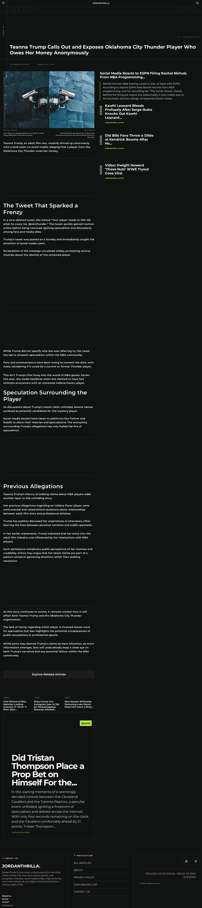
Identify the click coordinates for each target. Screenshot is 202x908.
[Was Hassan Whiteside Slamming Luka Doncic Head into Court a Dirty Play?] (80, 686)
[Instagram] (186, 861)
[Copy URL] (75, 666)
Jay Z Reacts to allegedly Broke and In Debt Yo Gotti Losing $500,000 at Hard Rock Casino (23, 134)
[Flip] (68, 666)
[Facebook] (23, 666)
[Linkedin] (42, 666)
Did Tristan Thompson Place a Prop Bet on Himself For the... (48, 770)
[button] (197, 3)
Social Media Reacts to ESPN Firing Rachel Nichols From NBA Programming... (143, 75)
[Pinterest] (36, 666)
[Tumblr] (55, 666)
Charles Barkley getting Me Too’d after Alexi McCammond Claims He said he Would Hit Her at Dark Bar (75, 135)
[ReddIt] (49, 666)
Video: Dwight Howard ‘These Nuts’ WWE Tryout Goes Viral (127, 169)
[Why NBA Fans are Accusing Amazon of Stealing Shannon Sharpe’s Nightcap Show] (187, 9)
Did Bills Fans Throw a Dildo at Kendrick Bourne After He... (129, 139)
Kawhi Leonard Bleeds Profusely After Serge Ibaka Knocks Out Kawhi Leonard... (128, 111)
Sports (3, 32)
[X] (29, 666)
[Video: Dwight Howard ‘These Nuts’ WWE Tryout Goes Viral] (175, 176)
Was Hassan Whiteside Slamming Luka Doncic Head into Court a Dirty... (79, 704)
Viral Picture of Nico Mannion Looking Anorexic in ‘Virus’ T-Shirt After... (15, 705)
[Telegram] (62, 666)
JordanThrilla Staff (21, 64)
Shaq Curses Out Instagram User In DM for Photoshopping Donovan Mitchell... (46, 705)
